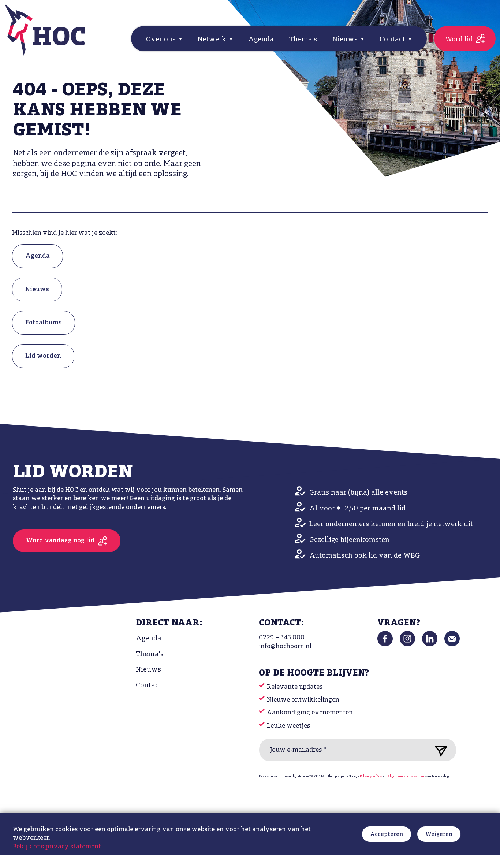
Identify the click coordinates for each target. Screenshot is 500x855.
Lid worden (43, 356)
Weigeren (438, 834)
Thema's (303, 39)
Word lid (459, 39)
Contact (148, 685)
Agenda (261, 39)
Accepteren (386, 834)
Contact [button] (393, 39)
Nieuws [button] (345, 39)
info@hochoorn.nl (285, 646)
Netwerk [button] (213, 39)
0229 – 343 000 (282, 638)
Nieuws (37, 289)
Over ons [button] (162, 39)
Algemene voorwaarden (405, 776)
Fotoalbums (43, 323)
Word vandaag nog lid (60, 541)
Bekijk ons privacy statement (57, 847)
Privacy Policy (371, 776)
